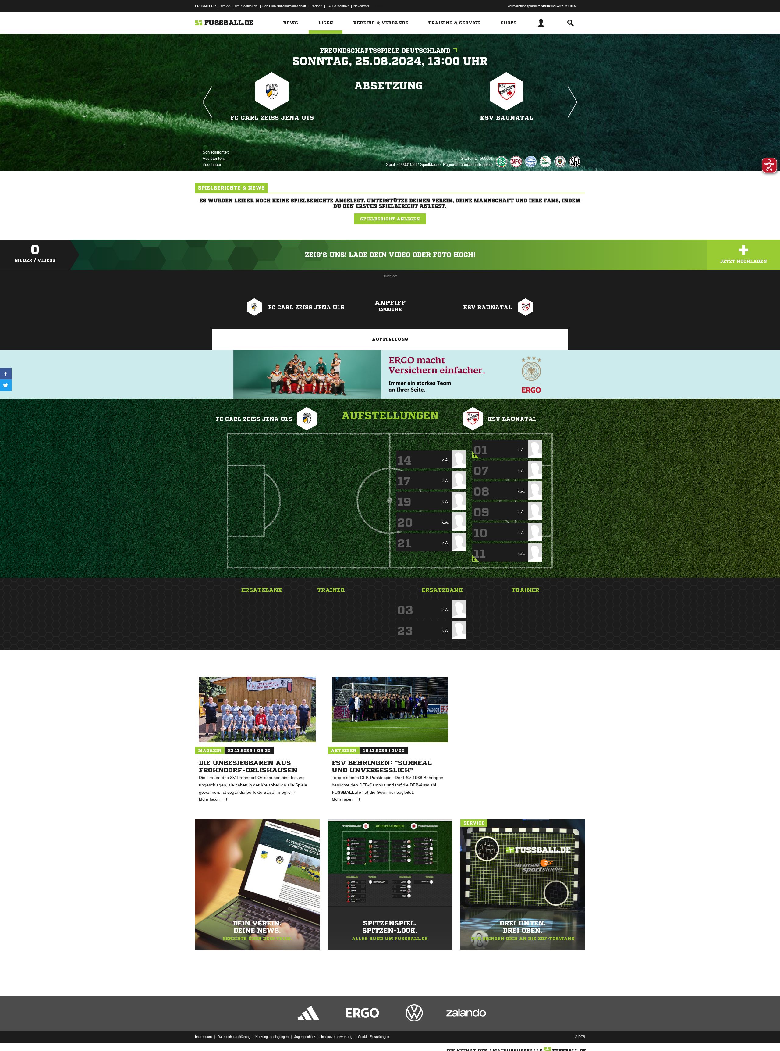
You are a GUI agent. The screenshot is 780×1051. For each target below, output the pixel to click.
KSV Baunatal (506, 118)
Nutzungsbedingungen (272, 1037)
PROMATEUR (205, 6)
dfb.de (225, 6)
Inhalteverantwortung (336, 1037)
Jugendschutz (304, 1037)
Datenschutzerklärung (234, 1037)
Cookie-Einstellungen (373, 1037)
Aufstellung (390, 339)
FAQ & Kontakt (338, 6)
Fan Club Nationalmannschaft (284, 6)
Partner (316, 6)
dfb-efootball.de (246, 6)
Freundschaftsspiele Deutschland (385, 51)
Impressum (203, 1037)
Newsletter (361, 6)
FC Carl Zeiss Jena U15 (272, 118)
